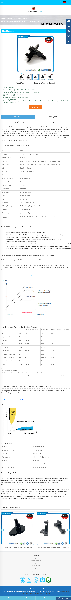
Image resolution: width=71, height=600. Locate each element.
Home (3, 21)
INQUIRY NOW (35, 107)
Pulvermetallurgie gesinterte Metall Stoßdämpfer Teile (18, 547)
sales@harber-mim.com (35, 571)
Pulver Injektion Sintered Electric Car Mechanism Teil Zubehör (53, 547)
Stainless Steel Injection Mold (37, 593)
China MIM (62, 591)
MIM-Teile (25, 21)
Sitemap (48, 593)
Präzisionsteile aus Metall (13, 21)
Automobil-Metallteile (36, 21)
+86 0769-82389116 (35, 560)
